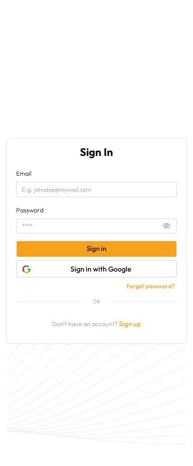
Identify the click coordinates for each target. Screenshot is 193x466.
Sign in (96, 248)
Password (30, 210)
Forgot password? (151, 285)
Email (23, 173)
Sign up (130, 323)
